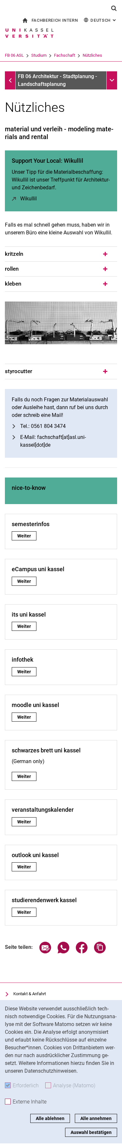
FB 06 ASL (14, 55)
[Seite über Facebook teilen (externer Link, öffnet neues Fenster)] (82, 952)
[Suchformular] (114, 8)
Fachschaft (64, 55)
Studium (39, 55)
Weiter (26, 535)
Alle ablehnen (50, 1118)
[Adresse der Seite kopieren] (100, 952)
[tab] (61, 254)
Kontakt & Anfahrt (29, 993)
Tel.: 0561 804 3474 (43, 426)
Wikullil (28, 198)
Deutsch (103, 20)
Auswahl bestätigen (91, 1132)
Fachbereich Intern (55, 20)
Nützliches (92, 55)
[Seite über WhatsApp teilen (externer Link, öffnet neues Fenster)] (63, 952)
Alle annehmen (96, 1118)
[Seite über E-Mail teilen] (45, 952)
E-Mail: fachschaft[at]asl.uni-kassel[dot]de (53, 441)
